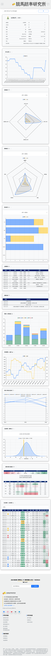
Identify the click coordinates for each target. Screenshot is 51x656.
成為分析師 (29, 622)
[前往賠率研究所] (2, 4)
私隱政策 (5, 638)
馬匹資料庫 (5, 620)
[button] (21, 17)
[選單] (48, 4)
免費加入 (29, 620)
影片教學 (5, 626)
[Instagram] (8, 612)
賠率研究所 (5, 617)
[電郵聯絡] (15, 612)
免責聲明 (5, 640)
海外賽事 (5, 622)
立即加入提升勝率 (8, 605)
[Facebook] (4, 612)
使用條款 (5, 636)
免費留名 (36, 586)
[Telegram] (19, 612)
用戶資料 (29, 617)
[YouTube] (11, 612)
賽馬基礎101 (6, 624)
